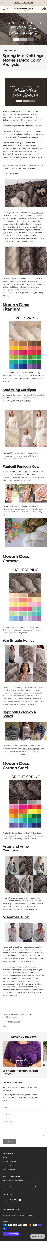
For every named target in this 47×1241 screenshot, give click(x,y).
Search (5, 1157)
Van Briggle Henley (14, 687)
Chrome (6, 627)
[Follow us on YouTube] (19, 1200)
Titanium (31, 375)
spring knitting (10, 50)
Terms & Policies (9, 1161)
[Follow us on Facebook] (5, 1200)
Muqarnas (7, 947)
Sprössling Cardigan (31, 398)
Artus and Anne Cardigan (16, 848)
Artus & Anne (8, 898)
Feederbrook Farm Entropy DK (26, 477)
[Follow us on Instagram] (10, 1200)
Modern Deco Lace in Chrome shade (20, 696)
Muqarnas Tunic (16, 917)
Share (5, 1026)
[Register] (35, 1186)
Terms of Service (32, 1097)
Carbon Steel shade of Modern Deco (26, 833)
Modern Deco (16, 114)
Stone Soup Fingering (30, 749)
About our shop (9, 1170)
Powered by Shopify (26, 1215)
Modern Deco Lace (14, 398)
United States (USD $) (11, 1209)
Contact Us (7, 1165)
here (38, 168)
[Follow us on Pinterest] (14, 1200)
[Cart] (43, 9)
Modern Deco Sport (26, 746)
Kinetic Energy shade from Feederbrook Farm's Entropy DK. (22, 512)
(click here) (14, 235)
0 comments (14, 1017)
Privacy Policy (16, 1097)
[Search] (8, 9)
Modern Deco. (28, 241)
